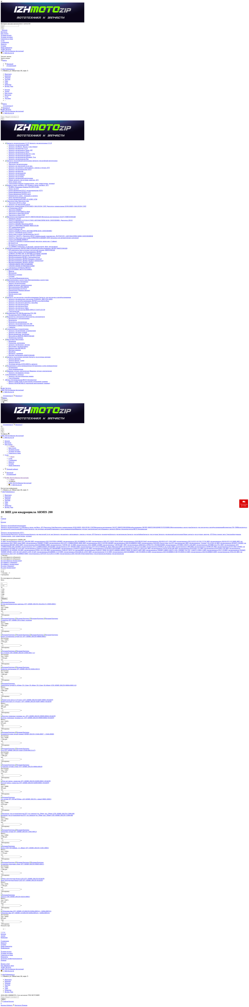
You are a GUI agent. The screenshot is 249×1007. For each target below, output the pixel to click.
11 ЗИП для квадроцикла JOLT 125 (212, 550)
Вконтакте (8, 74)
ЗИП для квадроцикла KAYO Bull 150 (226, 546)
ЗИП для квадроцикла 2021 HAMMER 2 (72, 541)
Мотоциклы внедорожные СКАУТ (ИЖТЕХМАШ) (111, 527)
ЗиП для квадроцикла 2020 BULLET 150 (157, 541)
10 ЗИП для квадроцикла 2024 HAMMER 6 (199, 552)
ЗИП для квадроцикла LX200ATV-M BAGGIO (73, 548)
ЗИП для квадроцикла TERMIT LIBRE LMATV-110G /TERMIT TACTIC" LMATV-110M (171, 550)
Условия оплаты (6, 951)
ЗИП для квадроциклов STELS (224, 552)
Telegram (7, 77)
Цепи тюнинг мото (219, 534)
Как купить (12, 448)
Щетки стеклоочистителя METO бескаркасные (131, 529)
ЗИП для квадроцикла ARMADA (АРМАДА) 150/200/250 (142, 545)
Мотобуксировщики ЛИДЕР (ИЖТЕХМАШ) (143, 527)
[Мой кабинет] (2, 427)
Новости (4, 943)
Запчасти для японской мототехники (171, 534)
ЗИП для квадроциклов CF (98, 552)
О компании (5, 941)
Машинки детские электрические (86, 529)
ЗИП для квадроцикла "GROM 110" (59, 545)
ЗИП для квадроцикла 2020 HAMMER (123, 543)
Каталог (3, 934)
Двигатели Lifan (49, 527)
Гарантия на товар (7, 955)
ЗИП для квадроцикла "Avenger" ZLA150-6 (200, 543)
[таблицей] (4, 569)
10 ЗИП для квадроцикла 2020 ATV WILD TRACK (103, 541)
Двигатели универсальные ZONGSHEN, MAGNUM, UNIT (74, 527)
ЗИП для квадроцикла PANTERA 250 (213, 548)
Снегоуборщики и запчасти (106, 529)
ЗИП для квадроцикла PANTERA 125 (187, 548)
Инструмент (24, 529)
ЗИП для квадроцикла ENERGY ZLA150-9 (157, 546)
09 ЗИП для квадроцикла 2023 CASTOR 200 (95, 543)
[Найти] (2, 28)
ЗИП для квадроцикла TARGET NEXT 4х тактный (64, 550)
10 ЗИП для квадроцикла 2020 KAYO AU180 (220, 541)
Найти (3, 999)
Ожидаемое (85, 553)
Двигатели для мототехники (20, 534)
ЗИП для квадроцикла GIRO (181, 546)
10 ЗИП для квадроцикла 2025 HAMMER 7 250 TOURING (126, 552)
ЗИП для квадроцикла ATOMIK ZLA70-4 (207, 545)
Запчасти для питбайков (135, 534)
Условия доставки (7, 953)
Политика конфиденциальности (11, 958)
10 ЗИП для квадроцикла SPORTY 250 (227, 543)
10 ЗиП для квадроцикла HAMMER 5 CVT (45, 552)
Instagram (8, 76)
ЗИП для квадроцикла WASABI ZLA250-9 (74, 552)
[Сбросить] (2, 597)
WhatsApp (8, 84)
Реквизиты (4, 957)
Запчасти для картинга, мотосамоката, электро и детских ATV (74, 534)
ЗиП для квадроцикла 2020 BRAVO (132, 541)
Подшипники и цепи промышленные (62, 529)
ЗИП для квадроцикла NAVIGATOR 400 (161, 548)
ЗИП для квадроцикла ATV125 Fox (131, 546)
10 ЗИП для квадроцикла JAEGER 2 (148, 543)
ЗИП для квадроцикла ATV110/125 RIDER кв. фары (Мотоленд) (98, 546)
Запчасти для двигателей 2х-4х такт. (42, 534)
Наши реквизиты (6, 946)
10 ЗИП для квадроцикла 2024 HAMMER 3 (32, 545)
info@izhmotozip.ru (8, 69)
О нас (10, 458)
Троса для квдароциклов (97, 553)
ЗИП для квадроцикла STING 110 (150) (33, 550)
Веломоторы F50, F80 (230, 527)
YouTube (7, 79)
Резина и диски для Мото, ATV (33, 527)
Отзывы (3, 944)
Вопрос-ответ (5, 964)
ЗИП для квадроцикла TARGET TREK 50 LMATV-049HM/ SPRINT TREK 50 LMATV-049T (111, 550)
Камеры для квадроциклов (115, 553)
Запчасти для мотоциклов (118, 534)
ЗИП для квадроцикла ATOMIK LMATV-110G (177, 545)
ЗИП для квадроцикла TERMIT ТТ (33, 543)
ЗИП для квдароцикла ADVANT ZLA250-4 (39, 553)
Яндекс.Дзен (9, 86)
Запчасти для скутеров (151, 534)
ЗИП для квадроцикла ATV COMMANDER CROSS (35, 546)
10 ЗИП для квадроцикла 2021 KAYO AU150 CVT (188, 541)
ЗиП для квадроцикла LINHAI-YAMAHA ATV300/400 (39, 548)
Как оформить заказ (7, 965)
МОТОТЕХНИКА (164, 527)
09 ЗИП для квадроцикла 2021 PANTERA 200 (44, 541)
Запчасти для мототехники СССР (12, 527)
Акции (3, 936)
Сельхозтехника (15, 529)
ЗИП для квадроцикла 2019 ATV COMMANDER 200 (63, 543)
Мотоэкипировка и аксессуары (181, 527)
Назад (12, 446)
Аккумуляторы (6, 534)
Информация (5, 948)
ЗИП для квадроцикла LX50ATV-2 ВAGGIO (132, 548)
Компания (4, 937)
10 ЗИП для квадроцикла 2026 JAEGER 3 (68, 553)
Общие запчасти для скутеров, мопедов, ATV (198, 534)
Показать (4, 598)
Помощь (3, 960)
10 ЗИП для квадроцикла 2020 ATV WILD (15, 541)
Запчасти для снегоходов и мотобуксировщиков (207, 527)
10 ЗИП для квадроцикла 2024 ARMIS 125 (85, 545)
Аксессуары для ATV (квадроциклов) (172, 543)
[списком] (3, 569)
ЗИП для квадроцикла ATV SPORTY (64, 546)
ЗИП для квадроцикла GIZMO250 (202, 546)
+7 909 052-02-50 (8, 53)
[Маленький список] (1, 571)
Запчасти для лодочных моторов (39, 529)
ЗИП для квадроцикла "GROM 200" (111, 545)
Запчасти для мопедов (102, 534)
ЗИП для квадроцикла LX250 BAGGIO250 (103, 548)
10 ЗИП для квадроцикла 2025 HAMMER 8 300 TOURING (165, 552)
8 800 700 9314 (6, 49)
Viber (6, 81)
